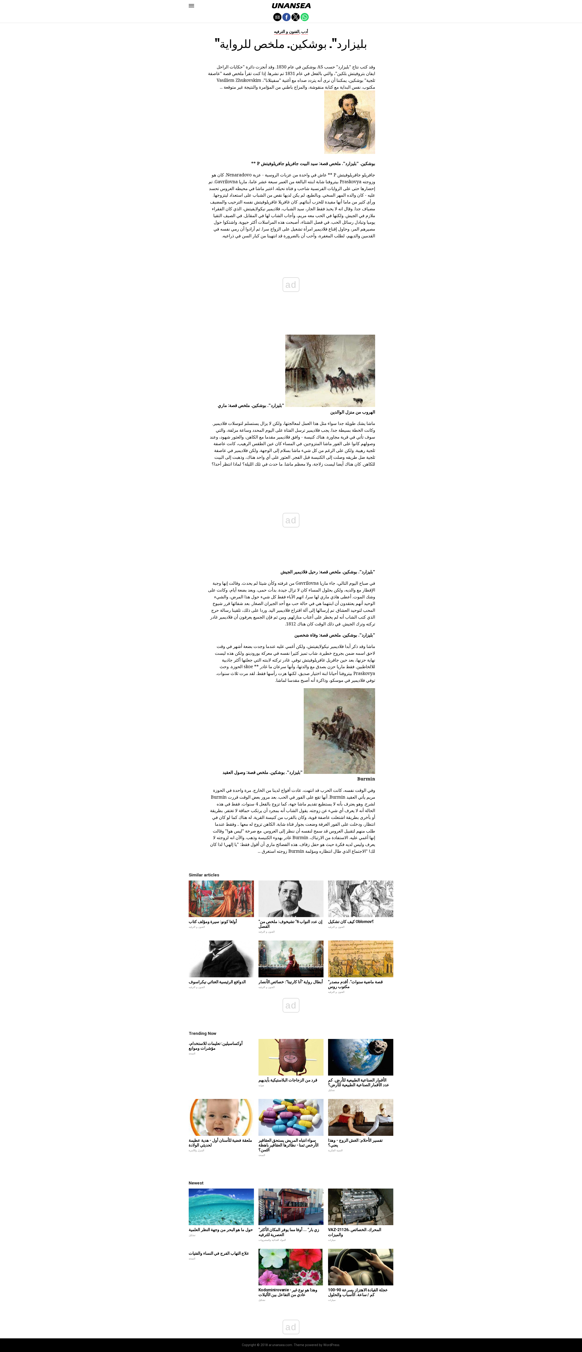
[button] (191, 5)
